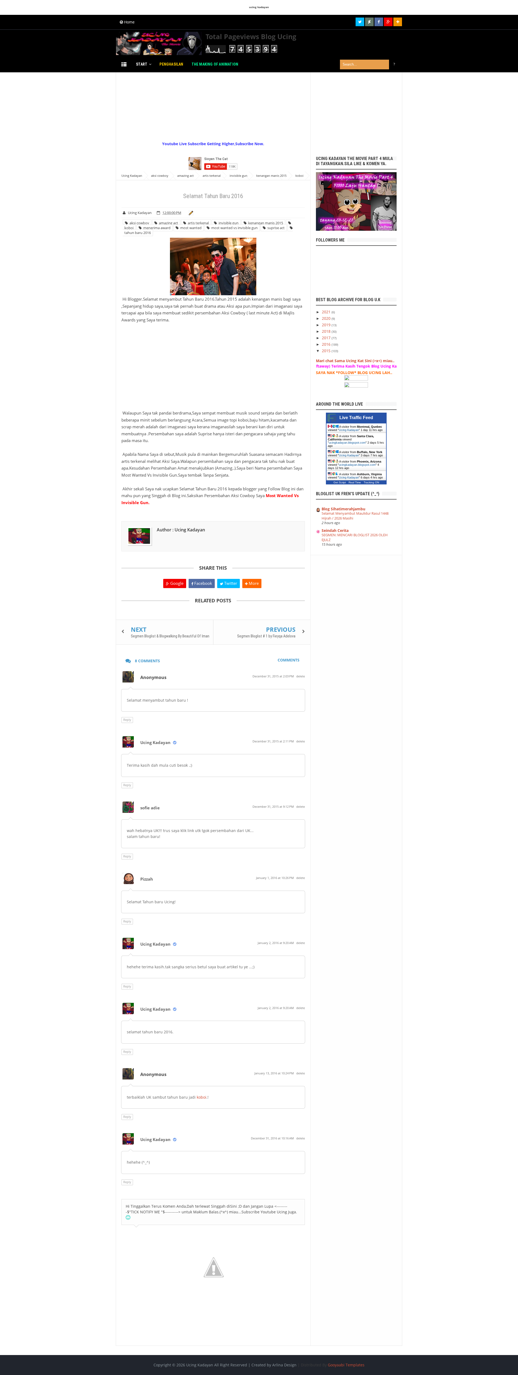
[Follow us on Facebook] (378, 22)
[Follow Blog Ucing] (397, 22)
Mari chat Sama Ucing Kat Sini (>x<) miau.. (355, 360)
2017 (327, 337)
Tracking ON (371, 482)
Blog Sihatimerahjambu (343, 508)
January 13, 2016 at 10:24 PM (274, 1073)
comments (288, 660)
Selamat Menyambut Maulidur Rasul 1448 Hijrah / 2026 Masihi (355, 515)
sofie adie (150, 807)
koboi (201, 1097)
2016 (327, 344)
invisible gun (227, 222)
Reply (127, 720)
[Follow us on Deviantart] (369, 22)
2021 (327, 311)
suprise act (275, 227)
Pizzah (146, 879)
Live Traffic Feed (356, 417)
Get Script (339, 482)
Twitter (230, 583)
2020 (327, 318)
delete (300, 676)
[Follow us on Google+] (388, 22)
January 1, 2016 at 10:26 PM (275, 878)
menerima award (156, 227)
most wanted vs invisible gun (234, 227)
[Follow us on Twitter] (360, 22)
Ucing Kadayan (155, 742)
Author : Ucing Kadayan (181, 530)
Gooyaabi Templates (346, 1364)
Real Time (355, 482)
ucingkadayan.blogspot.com (347, 442)
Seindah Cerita (335, 530)
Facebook (202, 583)
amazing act (167, 222)
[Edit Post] (190, 212)
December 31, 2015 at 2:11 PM (274, 741)
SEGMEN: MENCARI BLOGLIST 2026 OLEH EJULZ (355, 537)
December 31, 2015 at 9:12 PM (274, 806)
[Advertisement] (247, 106)
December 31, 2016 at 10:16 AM (273, 1138)
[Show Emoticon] (128, 1217)
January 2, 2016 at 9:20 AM (276, 943)
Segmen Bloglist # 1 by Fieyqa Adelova (266, 636)
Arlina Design (284, 1364)
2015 (327, 350)
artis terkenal (197, 222)
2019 (327, 324)
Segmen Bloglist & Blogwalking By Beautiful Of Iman (170, 636)
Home (129, 22)
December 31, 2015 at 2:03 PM (274, 676)
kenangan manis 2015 (265, 222)
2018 (327, 331)
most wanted (190, 227)
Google (176, 583)
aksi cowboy (138, 222)
